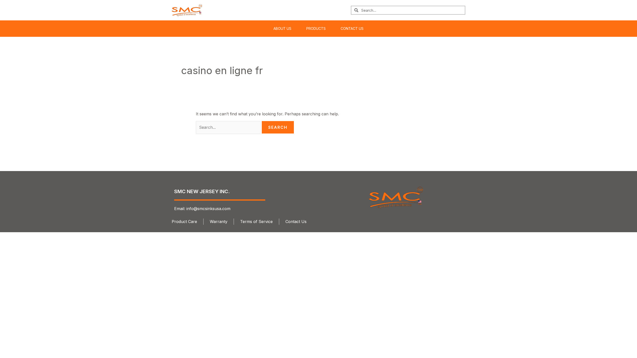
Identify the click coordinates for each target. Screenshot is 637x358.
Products (316, 28)
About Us (282, 28)
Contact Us (352, 28)
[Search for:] (229, 127)
